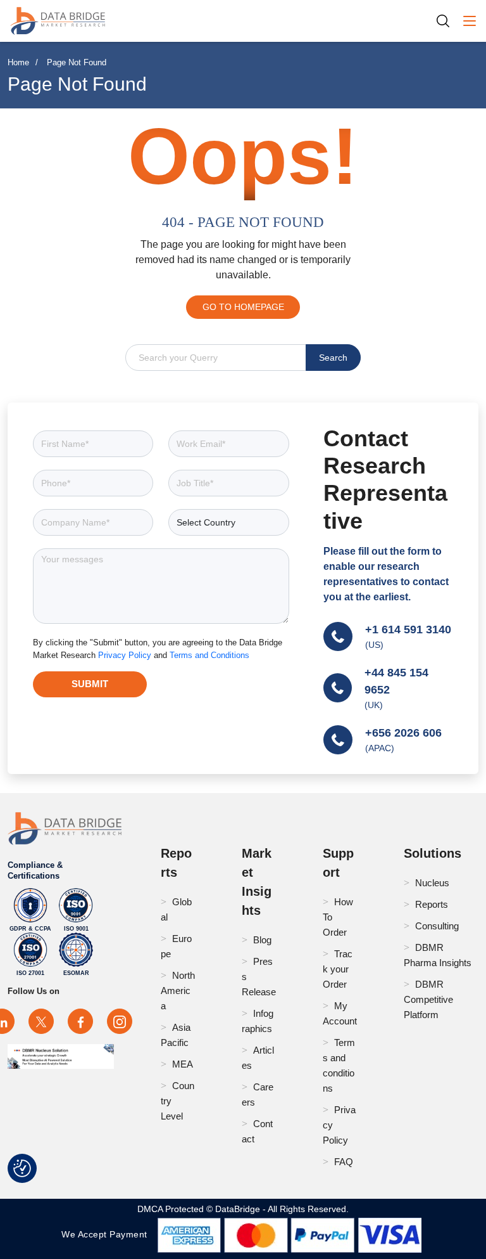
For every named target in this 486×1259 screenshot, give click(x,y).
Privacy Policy (126, 655)
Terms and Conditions (209, 655)
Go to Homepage (243, 307)
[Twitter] (41, 1021)
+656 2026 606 (403, 732)
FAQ (343, 1161)
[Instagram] (119, 1021)
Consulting (437, 925)
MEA (182, 1064)
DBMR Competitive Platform (428, 999)
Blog (262, 939)
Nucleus (432, 882)
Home (18, 62)
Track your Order (337, 969)
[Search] (447, 20)
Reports (431, 904)
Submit (90, 683)
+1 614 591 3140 (408, 629)
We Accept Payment (107, 1234)
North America (178, 990)
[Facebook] (80, 1021)
